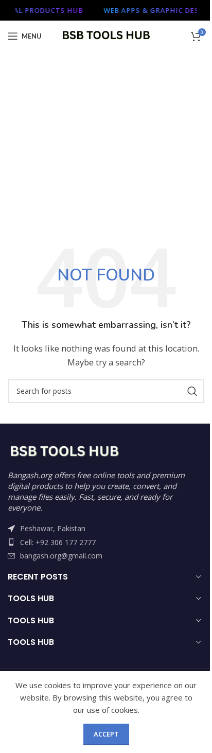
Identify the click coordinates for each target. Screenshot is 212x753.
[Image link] (64, 451)
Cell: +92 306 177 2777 (58, 542)
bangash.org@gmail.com (61, 556)
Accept (106, 734)
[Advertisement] (106, 157)
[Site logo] (106, 35)
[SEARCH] (192, 391)
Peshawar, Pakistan (52, 528)
